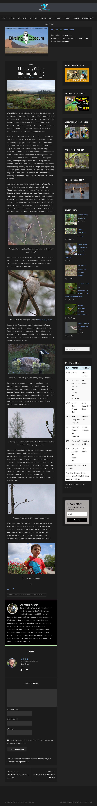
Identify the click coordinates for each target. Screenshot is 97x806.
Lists (50, 18)
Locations (59, 18)
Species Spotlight (88, 18)
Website (10, 729)
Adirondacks (12, 595)
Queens (29, 614)
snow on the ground (44, 320)
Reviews (76, 18)
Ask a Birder (22, 18)
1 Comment (41, 77)
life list (10, 620)
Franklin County (39, 595)
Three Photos (49, 24)
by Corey (31, 77)
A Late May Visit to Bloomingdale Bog (31, 71)
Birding (43, 18)
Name (13, 709)
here (70, 484)
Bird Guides (33, 18)
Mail (12, 719)
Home (3, 18)
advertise (62, 38)
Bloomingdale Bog (25, 595)
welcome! (65, 41)
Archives (12, 18)
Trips (31, 65)
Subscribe (77, 520)
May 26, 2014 (22, 77)
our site (65, 35)
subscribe (72, 38)
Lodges (68, 18)
